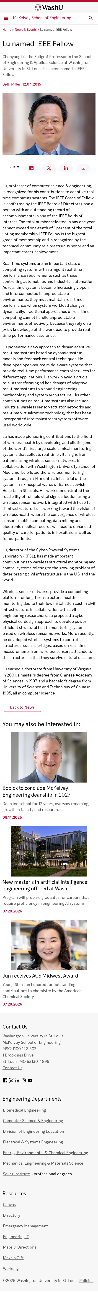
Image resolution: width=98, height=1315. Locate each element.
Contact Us (12, 1068)
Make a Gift (13, 1258)
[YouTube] (30, 1082)
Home (7, 30)
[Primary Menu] (6, 18)
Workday (11, 1269)
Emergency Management (25, 1226)
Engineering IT (16, 1237)
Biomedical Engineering (24, 1110)
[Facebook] (5, 1082)
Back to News (22, 707)
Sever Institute (16, 1174)
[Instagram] (23, 1082)
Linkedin (66, 168)
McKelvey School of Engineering (42, 18)
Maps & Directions (19, 1247)
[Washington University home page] (49, 7)
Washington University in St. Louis (33, 1036)
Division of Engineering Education (33, 1132)
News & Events (26, 30)
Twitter (49, 168)
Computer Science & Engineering (33, 1121)
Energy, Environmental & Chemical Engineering (45, 1153)
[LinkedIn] (17, 1082)
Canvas (9, 1205)
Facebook (31, 168)
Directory (11, 1216)
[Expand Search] (90, 18)
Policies (86, 1281)
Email (83, 168)
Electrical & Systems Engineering (33, 1142)
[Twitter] (11, 1082)
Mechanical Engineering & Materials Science (43, 1164)
